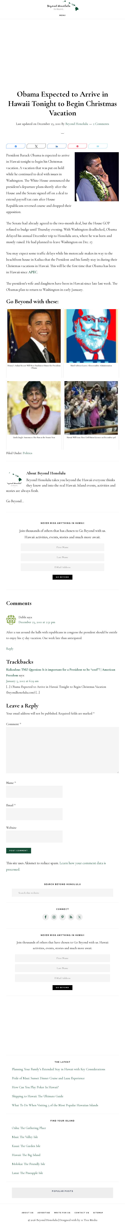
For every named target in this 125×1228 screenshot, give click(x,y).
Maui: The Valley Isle (25, 1137)
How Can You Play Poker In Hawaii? (35, 1087)
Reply (10, 649)
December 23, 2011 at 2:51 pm (37, 622)
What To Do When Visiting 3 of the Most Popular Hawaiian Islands (55, 1105)
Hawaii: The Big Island (26, 1155)
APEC (32, 272)
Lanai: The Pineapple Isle (27, 1173)
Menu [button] (62, 15)
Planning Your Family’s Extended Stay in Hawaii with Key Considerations (58, 1069)
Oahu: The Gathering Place (29, 1128)
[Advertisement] (62, 57)
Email (10, 805)
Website (11, 828)
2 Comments (101, 124)
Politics (27, 453)
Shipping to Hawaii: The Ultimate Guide (37, 1096)
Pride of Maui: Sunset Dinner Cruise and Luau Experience (48, 1078)
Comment (13, 724)
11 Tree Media (89, 1220)
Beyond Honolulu (62, 5)
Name (11, 783)
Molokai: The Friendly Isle (28, 1164)
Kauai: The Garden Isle (26, 1146)
